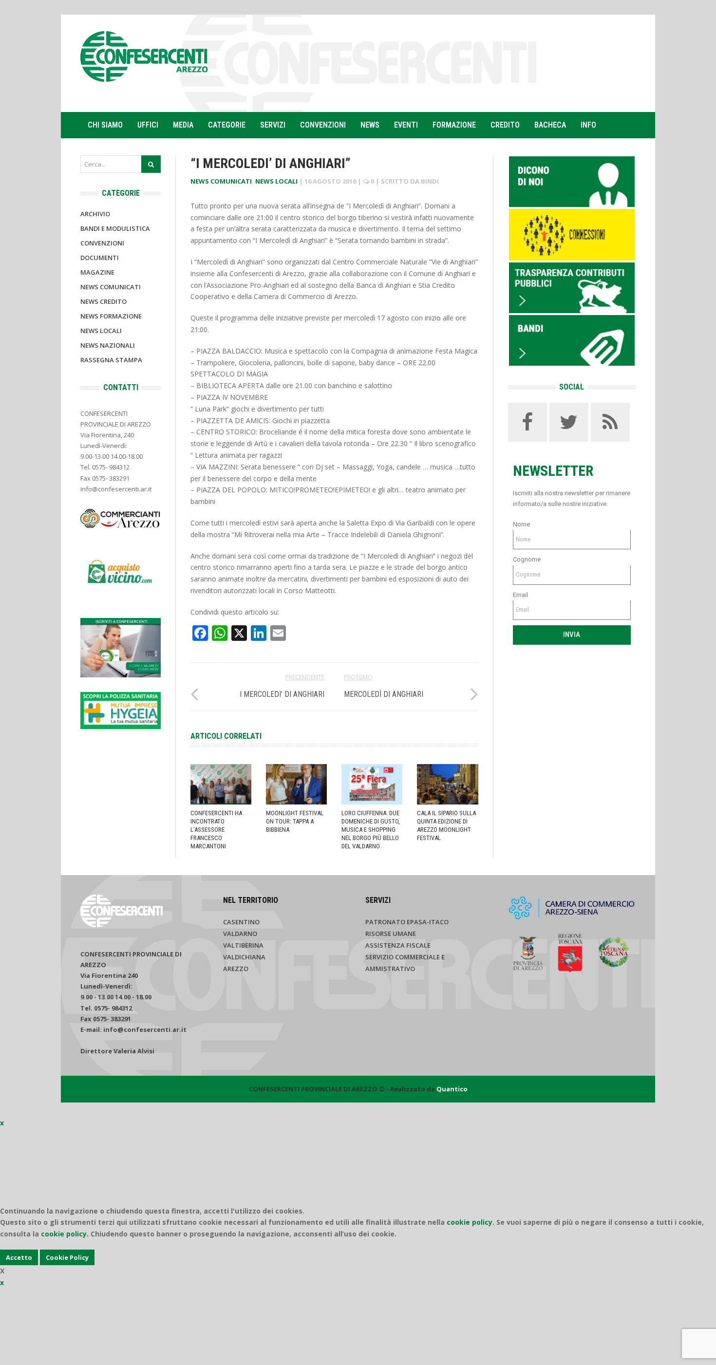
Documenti (99, 257)
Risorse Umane (390, 933)
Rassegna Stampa (111, 359)
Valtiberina (243, 945)
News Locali (276, 181)
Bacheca (550, 125)
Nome (521, 524)
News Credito (103, 301)
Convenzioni (323, 125)
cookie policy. (65, 1233)
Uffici (147, 125)
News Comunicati (221, 181)
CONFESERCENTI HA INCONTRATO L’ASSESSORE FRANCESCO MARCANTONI (216, 829)
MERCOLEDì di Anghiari (383, 694)
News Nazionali (107, 345)
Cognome (527, 559)
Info (588, 125)
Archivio (95, 213)
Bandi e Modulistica (115, 228)
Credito (505, 125)
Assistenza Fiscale (398, 945)
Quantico (452, 1089)
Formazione (454, 125)
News (369, 125)
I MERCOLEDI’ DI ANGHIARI (282, 694)
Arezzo (235, 968)
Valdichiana (244, 957)
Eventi (406, 125)
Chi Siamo (105, 125)
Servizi (272, 125)
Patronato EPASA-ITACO (407, 921)
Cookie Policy (67, 1257)
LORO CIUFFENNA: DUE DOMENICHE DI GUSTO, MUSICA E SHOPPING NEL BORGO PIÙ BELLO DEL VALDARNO (370, 829)
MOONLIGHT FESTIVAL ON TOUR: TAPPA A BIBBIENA (294, 821)
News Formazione (111, 316)
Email (520, 594)
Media (183, 125)
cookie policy (469, 1222)
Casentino (241, 921)
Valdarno (240, 933)
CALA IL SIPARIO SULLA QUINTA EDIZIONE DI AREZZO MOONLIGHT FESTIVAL (446, 825)
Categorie (226, 125)
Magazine (97, 272)
